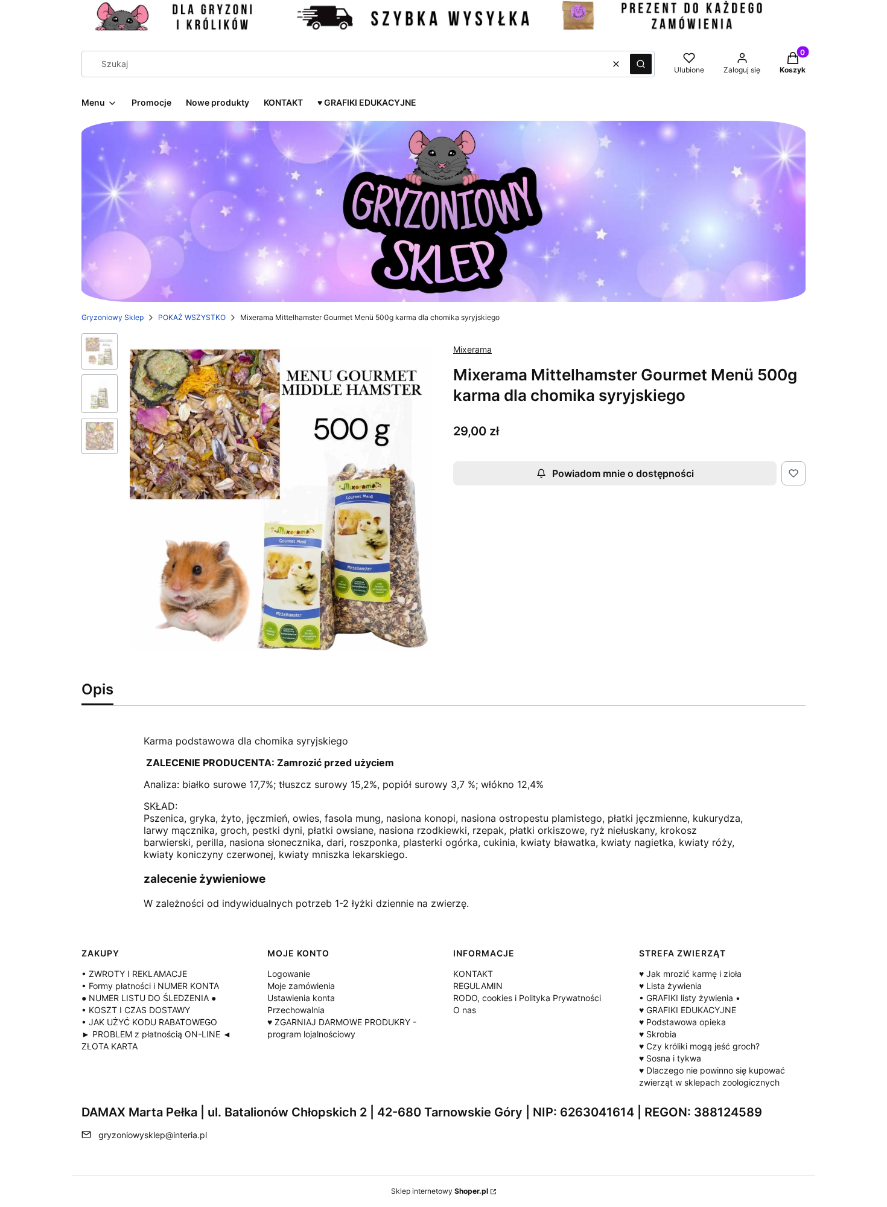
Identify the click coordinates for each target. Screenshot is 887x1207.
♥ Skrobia (657, 1034)
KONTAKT (473, 973)
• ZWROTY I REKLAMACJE (134, 973)
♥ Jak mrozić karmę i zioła (690, 973)
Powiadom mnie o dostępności (623, 473)
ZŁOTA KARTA (109, 1046)
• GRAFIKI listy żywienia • (689, 998)
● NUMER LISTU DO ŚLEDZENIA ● (148, 998)
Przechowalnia (296, 1010)
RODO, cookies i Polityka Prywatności (527, 998)
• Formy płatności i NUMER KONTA (150, 986)
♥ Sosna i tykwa (670, 1058)
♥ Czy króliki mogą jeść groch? (699, 1046)
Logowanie (288, 973)
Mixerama (472, 349)
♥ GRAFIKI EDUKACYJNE (687, 1010)
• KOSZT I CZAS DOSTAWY (135, 1010)
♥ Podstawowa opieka (682, 1022)
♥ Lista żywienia (670, 986)
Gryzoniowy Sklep (112, 317)
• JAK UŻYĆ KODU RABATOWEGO (149, 1022)
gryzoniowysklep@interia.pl (152, 1135)
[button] (641, 64)
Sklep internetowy (439, 1191)
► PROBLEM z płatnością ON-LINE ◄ (156, 1034)
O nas (464, 1010)
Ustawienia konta (301, 998)
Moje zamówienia (301, 986)
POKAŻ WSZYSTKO (192, 317)
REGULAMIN (478, 986)
